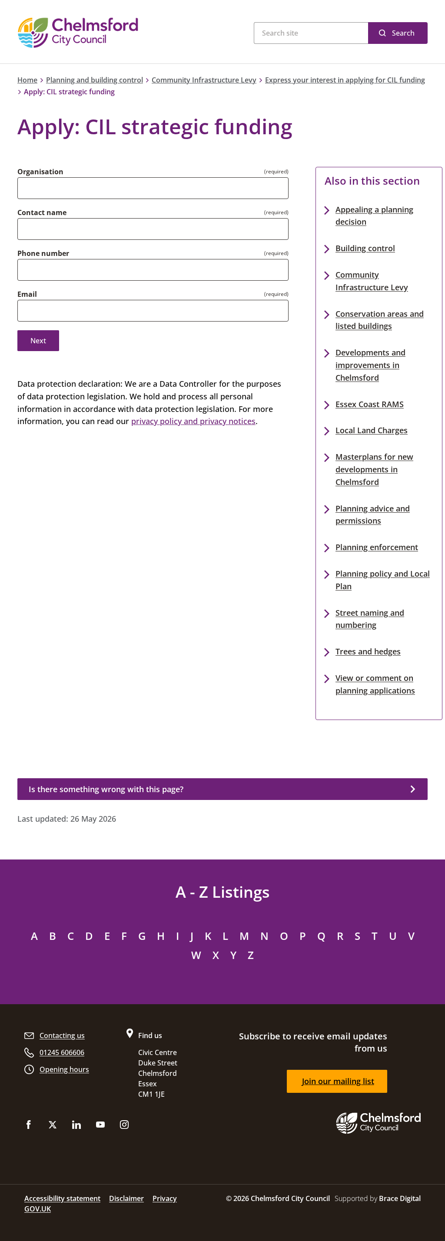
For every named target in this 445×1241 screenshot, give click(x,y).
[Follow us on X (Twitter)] (52, 1126)
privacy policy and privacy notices (193, 421)
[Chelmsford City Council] (100, 32)
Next (38, 340)
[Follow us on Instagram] (124, 1126)
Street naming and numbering (369, 618)
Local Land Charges (371, 430)
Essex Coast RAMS (369, 404)
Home (27, 80)
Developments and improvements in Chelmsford (370, 365)
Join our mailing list (338, 1081)
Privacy (165, 1198)
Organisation (40, 171)
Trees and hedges (368, 651)
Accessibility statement (62, 1198)
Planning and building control (94, 80)
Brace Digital (400, 1198)
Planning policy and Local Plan (382, 579)
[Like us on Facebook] (28, 1126)
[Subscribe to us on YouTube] (100, 1126)
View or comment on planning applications (375, 684)
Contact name (41, 212)
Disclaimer (126, 1198)
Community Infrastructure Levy (204, 80)
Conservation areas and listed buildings (379, 320)
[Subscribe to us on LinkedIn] (76, 1126)
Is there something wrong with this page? (106, 789)
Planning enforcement (376, 547)
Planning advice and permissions (372, 514)
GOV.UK (37, 1209)
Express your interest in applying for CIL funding (345, 80)
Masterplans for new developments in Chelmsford (374, 469)
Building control (365, 248)
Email (27, 294)
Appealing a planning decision (374, 215)
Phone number (43, 253)
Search (403, 33)
